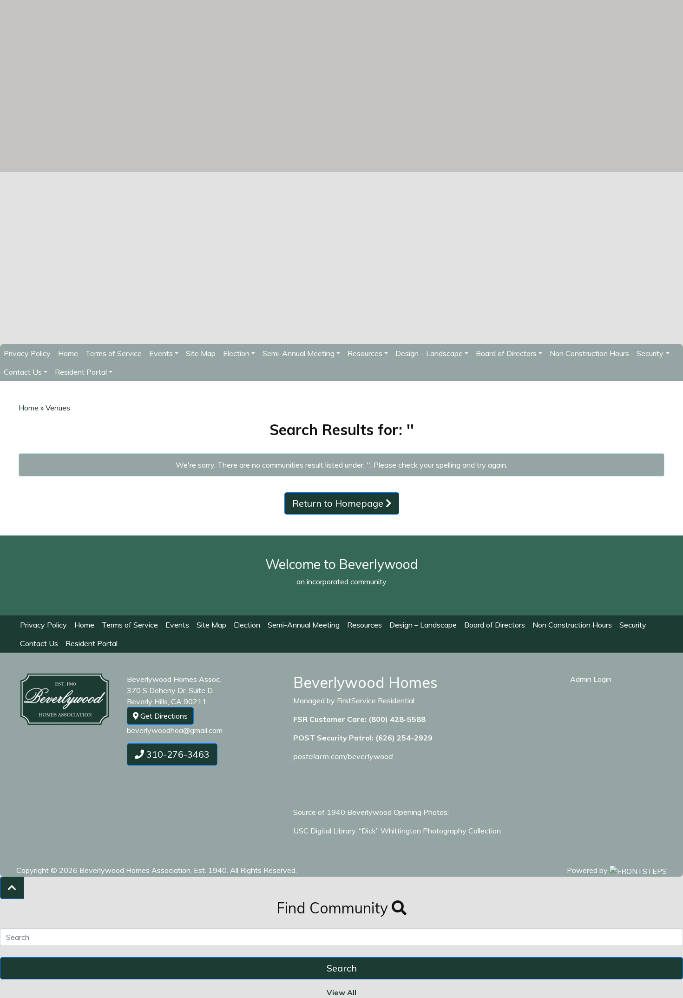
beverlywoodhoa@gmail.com (175, 730)
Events (161, 353)
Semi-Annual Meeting (299, 353)
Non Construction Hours (589, 353)
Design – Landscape (423, 624)
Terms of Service (113, 353)
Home (68, 353)
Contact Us (23, 372)
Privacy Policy (27, 353)
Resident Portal (81, 372)
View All (341, 992)
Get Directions (163, 715)
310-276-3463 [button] (177, 754)
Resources (364, 624)
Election (247, 624)
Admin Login (590, 679)
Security (650, 353)
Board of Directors (506, 353)
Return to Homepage (339, 503)
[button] (12, 888)
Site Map (201, 353)
